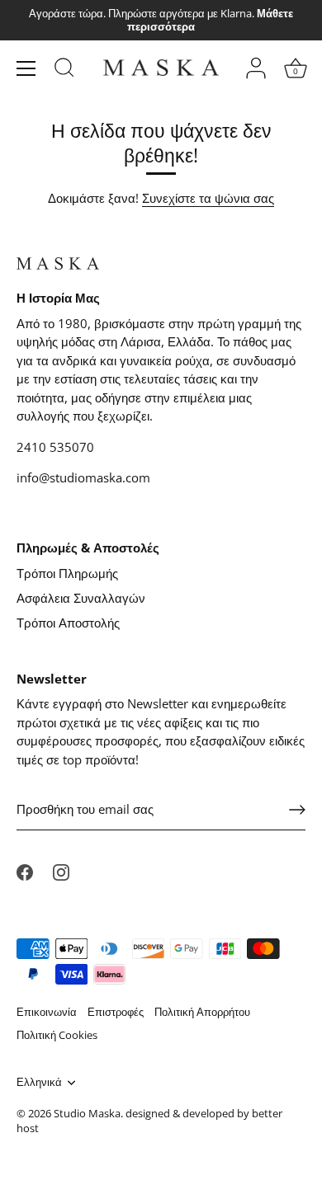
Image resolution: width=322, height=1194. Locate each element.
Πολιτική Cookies (57, 1034)
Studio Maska (87, 1113)
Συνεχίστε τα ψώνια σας (208, 198)
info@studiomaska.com (83, 477)
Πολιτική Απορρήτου (202, 1011)
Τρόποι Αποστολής (68, 622)
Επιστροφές (116, 1011)
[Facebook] (25, 871)
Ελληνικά (39, 1082)
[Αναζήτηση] (64, 70)
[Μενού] (26, 68)
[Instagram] (61, 871)
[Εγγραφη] (297, 809)
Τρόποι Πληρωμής (67, 573)
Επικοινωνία (47, 1011)
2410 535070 (55, 447)
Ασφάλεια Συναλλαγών (81, 598)
